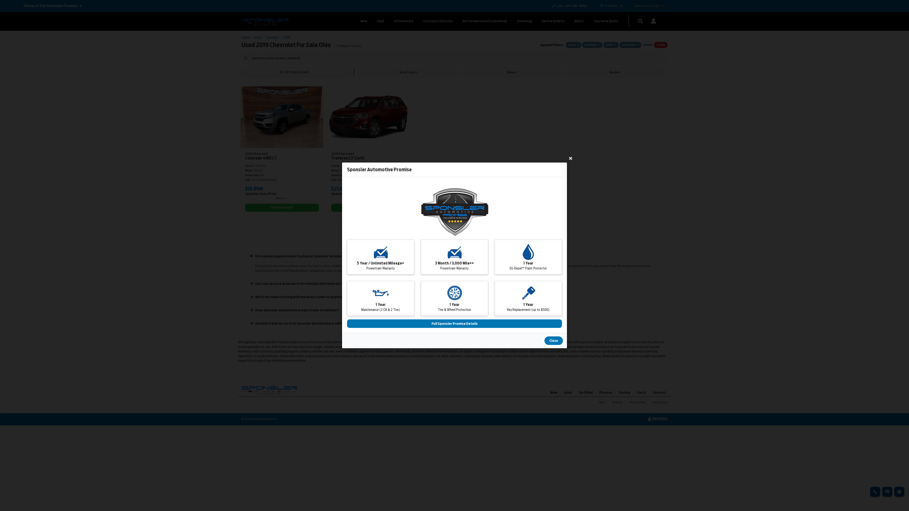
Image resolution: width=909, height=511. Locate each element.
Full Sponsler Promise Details (455, 324)
